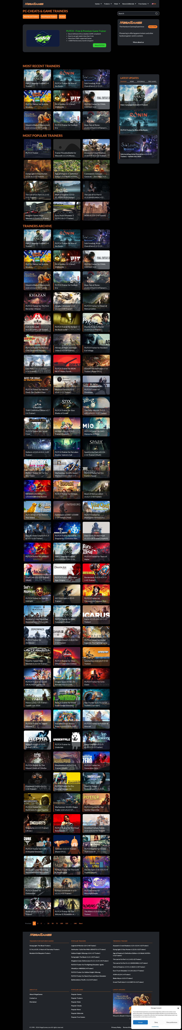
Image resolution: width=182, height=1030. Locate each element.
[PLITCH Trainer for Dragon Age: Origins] (66, 573)
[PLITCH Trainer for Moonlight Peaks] (96, 886)
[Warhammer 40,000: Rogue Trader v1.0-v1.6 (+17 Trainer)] (66, 802)
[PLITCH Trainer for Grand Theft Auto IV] (96, 844)
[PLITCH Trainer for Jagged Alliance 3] (37, 719)
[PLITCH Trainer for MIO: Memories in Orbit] (96, 427)
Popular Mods (76, 1002)
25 (48, 923)
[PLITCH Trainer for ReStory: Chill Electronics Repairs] (37, 343)
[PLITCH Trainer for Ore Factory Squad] (96, 468)
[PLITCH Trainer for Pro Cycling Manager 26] (66, 781)
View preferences (171, 1022)
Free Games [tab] (152, 81)
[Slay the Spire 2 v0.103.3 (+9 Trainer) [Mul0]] (96, 865)
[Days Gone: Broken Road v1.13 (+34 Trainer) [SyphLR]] (96, 531)
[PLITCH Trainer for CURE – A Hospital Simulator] (37, 844)
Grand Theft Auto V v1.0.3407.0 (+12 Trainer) (128, 982)
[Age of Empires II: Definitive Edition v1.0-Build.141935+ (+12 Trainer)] (66, 169)
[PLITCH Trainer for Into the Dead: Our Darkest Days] (37, 385)
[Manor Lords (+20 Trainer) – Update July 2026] (37, 698)
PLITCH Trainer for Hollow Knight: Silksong (85, 972)
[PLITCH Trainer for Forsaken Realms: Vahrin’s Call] (66, 447)
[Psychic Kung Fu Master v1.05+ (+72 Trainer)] (96, 322)
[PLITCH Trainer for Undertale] (66, 740)
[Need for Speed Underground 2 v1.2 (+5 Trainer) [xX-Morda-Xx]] (96, 781)
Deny (156, 1022)
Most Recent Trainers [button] (31, 16)
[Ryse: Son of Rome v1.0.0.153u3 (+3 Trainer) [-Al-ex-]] (96, 120)
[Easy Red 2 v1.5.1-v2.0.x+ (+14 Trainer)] (37, 364)
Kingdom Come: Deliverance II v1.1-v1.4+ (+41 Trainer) (89, 961)
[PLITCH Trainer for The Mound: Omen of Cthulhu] (37, 761)
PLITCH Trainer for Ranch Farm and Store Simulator (88, 976)
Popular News (76, 1009)
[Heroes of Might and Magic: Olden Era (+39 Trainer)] (66, 343)
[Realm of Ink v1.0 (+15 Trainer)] (37, 907)
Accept (140, 1022)
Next (80, 923)
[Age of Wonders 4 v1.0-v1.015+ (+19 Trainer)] (96, 740)
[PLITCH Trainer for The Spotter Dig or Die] (96, 802)
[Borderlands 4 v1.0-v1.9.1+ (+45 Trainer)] (96, 573)
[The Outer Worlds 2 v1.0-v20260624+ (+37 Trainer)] (96, 406)
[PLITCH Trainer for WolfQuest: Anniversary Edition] (96, 510)
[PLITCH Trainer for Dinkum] (66, 489)
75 (57, 923)
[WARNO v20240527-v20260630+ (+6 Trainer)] (37, 489)
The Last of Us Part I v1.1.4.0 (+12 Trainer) (127, 959)
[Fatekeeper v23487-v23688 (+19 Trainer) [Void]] (66, 510)
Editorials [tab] (141, 81)
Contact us (33, 998)
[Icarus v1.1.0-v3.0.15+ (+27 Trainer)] (96, 614)
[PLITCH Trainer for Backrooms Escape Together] (37, 802)
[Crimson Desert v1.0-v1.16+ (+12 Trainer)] (66, 635)
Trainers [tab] (123, 81)
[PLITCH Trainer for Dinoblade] (96, 385)
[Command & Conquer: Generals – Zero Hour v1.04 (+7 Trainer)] (96, 169)
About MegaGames (36, 994)
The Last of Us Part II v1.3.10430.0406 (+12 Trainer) (130, 963)
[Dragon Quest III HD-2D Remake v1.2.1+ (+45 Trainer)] (66, 677)
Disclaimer (33, 1002)
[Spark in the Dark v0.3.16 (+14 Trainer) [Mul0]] (96, 447)
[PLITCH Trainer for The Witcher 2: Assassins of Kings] (66, 907)
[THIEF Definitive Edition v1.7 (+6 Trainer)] (37, 406)
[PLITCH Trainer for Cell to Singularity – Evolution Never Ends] (66, 531)
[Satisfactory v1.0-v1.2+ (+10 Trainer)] (96, 656)
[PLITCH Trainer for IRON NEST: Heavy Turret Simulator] (66, 364)
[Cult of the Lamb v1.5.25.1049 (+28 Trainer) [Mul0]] (37, 322)
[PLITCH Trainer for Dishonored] (37, 886)
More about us (138, 42)
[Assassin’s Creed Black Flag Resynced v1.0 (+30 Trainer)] (37, 865)
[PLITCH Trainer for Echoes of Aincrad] (96, 719)
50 (52, 923)
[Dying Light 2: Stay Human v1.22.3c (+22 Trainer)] (37, 169)
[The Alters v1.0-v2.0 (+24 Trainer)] (96, 907)
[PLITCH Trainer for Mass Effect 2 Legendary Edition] (66, 656)
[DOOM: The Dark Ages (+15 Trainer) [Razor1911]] (96, 364)
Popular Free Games (78, 1017)
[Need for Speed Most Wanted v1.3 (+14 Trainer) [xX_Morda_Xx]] (37, 656)
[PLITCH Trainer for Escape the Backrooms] (66, 322)
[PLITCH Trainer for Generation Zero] (96, 761)
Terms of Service (128, 1027)
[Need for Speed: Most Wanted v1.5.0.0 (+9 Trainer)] (37, 211)
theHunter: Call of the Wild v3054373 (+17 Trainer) (88, 949)
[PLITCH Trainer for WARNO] (37, 552)
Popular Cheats (76, 1006)
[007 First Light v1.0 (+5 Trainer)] (66, 594)
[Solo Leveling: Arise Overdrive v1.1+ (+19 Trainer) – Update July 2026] (96, 79)
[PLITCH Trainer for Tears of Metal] (96, 552)
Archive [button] (62, 16)
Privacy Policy (116, 1027)
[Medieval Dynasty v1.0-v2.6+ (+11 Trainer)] (66, 385)
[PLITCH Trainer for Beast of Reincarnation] (96, 301)
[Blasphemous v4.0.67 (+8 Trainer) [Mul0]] (66, 761)
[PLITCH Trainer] (37, 148)
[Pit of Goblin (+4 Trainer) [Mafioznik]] (66, 100)
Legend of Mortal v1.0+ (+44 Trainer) (83, 945)
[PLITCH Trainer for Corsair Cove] (37, 427)
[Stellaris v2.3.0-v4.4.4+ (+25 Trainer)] (37, 447)
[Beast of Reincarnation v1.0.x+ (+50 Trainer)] (96, 489)
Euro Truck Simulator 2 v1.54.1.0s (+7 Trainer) (128, 971)
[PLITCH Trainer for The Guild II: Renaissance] (66, 865)
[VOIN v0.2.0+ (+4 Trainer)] (96, 211)
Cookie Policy (155, 1026)
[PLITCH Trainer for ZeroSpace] (37, 635)
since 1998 (152, 27)
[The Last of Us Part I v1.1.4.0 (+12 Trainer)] (37, 190)
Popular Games (76, 994)
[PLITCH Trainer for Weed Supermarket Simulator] (66, 698)
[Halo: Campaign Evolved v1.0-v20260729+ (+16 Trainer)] (66, 552)
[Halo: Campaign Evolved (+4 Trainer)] (37, 79)
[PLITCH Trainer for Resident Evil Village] (96, 343)
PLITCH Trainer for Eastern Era (124, 1016)
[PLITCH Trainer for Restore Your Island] (37, 510)
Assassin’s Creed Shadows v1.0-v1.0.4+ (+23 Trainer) (130, 945)
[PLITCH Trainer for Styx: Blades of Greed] (66, 406)
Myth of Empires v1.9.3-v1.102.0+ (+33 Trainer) (129, 967)
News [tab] (132, 81)
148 (75, 923)
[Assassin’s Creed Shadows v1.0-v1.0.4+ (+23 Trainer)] (96, 148)
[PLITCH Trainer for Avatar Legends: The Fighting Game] (96, 635)
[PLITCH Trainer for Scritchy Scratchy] (37, 100)
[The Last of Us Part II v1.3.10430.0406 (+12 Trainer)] (96, 190)
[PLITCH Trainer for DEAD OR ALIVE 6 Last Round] (37, 677)
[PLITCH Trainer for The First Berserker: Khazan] (37, 301)
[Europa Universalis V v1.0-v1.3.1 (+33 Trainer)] (66, 886)
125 (66, 923)
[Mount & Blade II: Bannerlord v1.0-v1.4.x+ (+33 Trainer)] (37, 120)
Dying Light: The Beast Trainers (40, 945)
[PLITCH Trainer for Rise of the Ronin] (66, 79)
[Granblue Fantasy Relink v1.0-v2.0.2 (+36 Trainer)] (96, 823)
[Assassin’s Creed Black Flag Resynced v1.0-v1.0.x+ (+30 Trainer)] (37, 614)
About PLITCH (99, 45)
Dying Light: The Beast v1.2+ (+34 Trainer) (85, 957)
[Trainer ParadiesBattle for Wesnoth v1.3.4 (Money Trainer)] (66, 148)
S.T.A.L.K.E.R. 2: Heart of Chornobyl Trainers (44, 949)
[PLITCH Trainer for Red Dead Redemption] (66, 823)
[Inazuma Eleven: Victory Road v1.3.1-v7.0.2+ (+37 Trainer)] (66, 719)
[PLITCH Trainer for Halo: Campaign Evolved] (66, 614)
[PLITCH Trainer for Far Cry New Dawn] (37, 468)
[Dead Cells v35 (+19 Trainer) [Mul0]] (37, 573)
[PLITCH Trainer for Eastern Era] (66, 120)
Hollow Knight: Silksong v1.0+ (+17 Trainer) (85, 953)
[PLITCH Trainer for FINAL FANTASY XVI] (96, 100)
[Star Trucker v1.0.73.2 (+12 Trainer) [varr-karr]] (96, 698)
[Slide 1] (129, 1018)
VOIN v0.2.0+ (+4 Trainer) (121, 974)
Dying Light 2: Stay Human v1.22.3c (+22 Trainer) (129, 949)
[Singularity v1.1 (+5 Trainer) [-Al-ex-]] (37, 823)
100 (61, 923)
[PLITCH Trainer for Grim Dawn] (96, 677)
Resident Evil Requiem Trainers (40, 953)
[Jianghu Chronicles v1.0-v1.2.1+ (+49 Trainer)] (66, 301)
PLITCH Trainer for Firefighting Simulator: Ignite (87, 964)
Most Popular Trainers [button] (48, 16)
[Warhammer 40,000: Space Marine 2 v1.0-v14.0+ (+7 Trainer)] (66, 468)
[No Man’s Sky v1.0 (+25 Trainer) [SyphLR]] (66, 427)
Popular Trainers (77, 998)
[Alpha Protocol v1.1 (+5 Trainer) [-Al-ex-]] (37, 740)
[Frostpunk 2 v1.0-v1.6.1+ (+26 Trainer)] (37, 781)
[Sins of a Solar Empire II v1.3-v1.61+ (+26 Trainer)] (37, 531)
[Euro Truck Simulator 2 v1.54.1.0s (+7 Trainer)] (66, 211)
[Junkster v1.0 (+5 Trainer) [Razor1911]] (66, 844)
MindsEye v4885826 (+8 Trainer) (82, 968)
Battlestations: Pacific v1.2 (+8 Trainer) (84, 980)
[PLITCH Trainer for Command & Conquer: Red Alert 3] (96, 594)
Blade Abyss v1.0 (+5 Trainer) (123, 978)
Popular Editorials (77, 1013)
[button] (178, 1008)
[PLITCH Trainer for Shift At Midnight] (37, 594)
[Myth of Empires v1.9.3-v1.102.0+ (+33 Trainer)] (66, 190)
